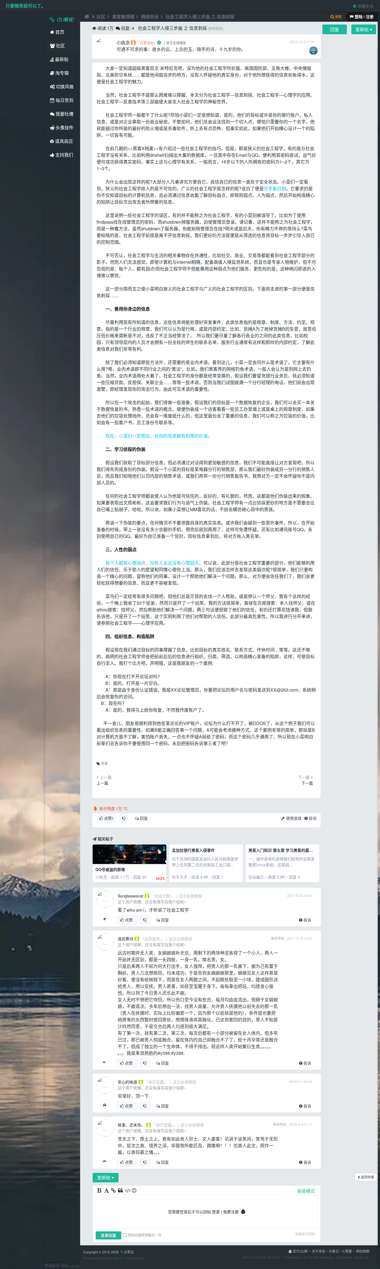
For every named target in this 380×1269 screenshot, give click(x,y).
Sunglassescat (130, 896)
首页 (59, 32)
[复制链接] (215, 28)
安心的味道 (127, 1082)
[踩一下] (123, 818)
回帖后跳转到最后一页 (144, 1235)
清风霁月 (125, 938)
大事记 (334, 1251)
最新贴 (61, 59)
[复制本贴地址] (104, 920)
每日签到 (64, 100)
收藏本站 (365, 6)
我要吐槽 (64, 114)
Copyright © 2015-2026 (108, 1252)
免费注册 (231, 1211)
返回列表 (367, 1177)
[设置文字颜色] (107, 1191)
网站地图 (362, 1251)
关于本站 (318, 1251)
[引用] (121, 1191)
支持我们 (63, 155)
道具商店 (63, 141)
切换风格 (64, 86)
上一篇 (102, 783)
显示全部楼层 (176, 42)
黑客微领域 (123, 16)
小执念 (123, 42)
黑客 (145, 68)
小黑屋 (347, 1251)
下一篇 (307, 783)
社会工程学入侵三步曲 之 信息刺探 (200, 16)
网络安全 (150, 16)
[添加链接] (114, 1191)
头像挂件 (64, 127)
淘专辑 (61, 73)
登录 (216, 1211)
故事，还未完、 (131, 1125)
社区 (60, 45)
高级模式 (306, 1191)
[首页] (86, 17)
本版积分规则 (305, 1233)
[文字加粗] (100, 1191)
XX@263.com (284, 690)
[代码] (127, 1191)
